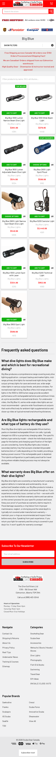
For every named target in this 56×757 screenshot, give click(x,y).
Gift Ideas (34, 679)
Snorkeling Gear (37, 633)
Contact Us (7, 633)
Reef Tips (6, 652)
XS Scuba (6, 716)
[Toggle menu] (3, 3)
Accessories (35, 643)
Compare (24, 113)
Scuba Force (34, 707)
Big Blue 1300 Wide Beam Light (42, 119)
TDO (4, 725)
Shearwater (34, 716)
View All (32, 721)
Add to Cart (12, 113)
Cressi (32, 702)
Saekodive (6, 702)
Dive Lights (35, 655)
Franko (5, 707)
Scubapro (6, 711)
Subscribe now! (28, 752)
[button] (52, 45)
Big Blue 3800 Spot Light (14, 324)
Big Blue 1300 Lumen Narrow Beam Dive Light (14, 119)
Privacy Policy (8, 647)
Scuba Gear (35, 638)
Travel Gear (35, 674)
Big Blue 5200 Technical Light (42, 274)
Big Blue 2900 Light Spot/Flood (42, 170)
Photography (36, 660)
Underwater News (10, 657)
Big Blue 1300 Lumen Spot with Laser (14, 274)
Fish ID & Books (37, 664)
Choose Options (39, 165)
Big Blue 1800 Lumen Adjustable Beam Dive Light (14, 170)
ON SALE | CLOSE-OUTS (40, 683)
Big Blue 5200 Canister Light (42, 221)
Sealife (5, 721)
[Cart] (52, 4)
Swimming (35, 669)
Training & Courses (10, 661)
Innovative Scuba (36, 711)
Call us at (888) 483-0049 (28, 597)
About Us (6, 643)
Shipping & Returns (10, 638)
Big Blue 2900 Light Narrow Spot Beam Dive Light (14, 222)
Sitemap (6, 666)
